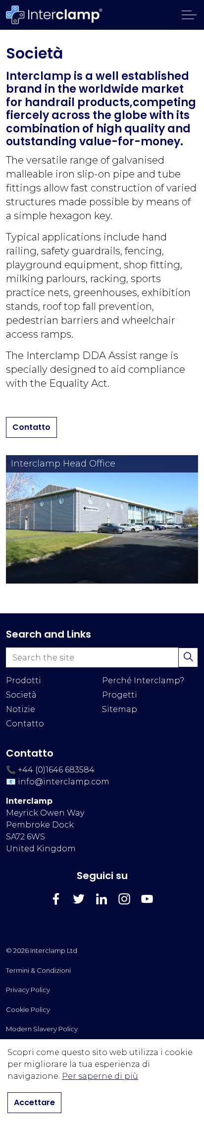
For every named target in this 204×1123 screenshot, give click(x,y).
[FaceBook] (56, 899)
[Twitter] (79, 899)
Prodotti (23, 680)
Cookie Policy (28, 1009)
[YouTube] (147, 899)
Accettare (34, 1102)
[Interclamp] (54, 15)
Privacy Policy (28, 990)
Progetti (119, 695)
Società (21, 695)
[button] (102, 519)
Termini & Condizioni (38, 970)
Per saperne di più (100, 1076)
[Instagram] (124, 899)
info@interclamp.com (63, 781)
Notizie (20, 709)
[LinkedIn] (101, 899)
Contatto (31, 427)
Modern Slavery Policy (42, 1029)
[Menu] (189, 15)
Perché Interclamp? (143, 680)
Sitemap (119, 709)
